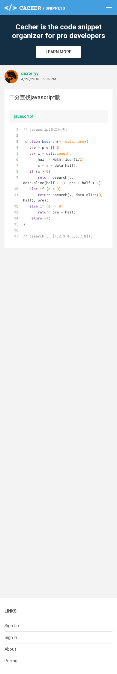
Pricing (10, 661)
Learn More (58, 52)
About (10, 649)
